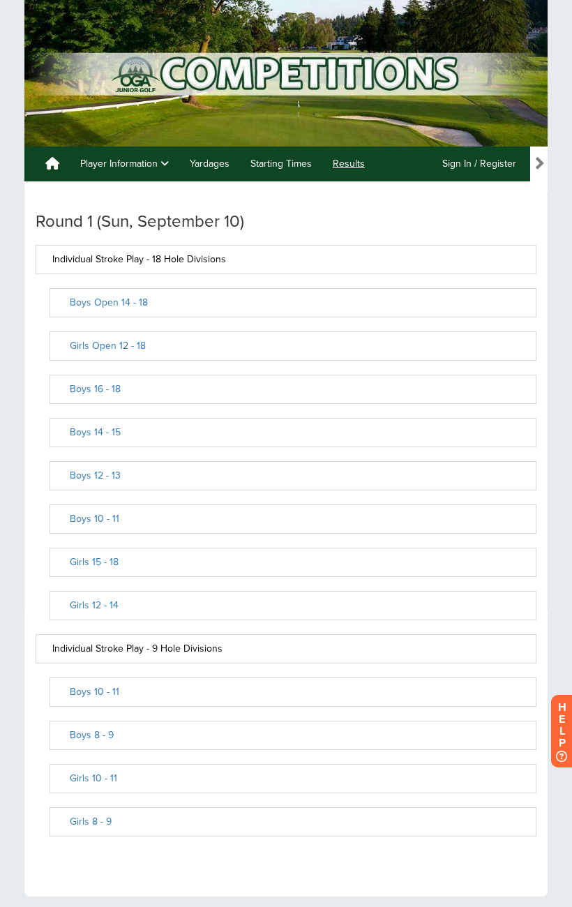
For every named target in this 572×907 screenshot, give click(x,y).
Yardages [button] (209, 164)
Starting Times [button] (281, 164)
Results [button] (349, 164)
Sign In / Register (479, 164)
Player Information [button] (120, 164)
